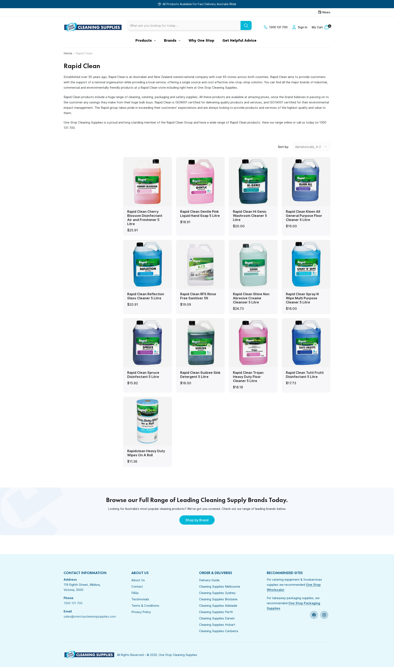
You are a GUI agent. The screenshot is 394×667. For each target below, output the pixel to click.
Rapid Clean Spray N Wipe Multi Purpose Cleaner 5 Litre (302, 298)
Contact (137, 586)
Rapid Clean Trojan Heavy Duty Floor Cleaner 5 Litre (248, 377)
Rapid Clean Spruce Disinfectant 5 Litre (143, 375)
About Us (138, 580)
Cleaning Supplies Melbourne (219, 586)
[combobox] (190, 25)
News (326, 12)
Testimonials (140, 599)
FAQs (135, 593)
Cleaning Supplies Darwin (217, 618)
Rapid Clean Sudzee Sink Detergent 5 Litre (200, 375)
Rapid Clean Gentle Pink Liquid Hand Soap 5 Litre (200, 213)
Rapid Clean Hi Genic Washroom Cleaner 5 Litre (250, 215)
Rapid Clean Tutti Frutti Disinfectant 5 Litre (305, 375)
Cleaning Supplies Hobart (217, 625)
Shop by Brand (197, 520)
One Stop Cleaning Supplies (178, 655)
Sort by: (283, 147)
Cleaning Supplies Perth (216, 612)
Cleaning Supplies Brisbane (218, 599)
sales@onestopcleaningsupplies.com (90, 616)
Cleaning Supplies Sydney (217, 593)
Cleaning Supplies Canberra (218, 631)
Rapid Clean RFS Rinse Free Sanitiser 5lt (198, 296)
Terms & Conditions (145, 606)
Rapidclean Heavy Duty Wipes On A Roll (146, 453)
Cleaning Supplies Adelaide (218, 606)
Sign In (302, 27)
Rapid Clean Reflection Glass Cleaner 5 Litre (145, 296)
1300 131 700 (278, 27)
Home (68, 53)
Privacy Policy (141, 612)
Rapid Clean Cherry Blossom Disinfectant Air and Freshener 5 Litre (144, 217)
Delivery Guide (209, 580)
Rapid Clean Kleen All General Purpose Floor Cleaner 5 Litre (304, 215)
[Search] (246, 25)
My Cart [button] (321, 27)
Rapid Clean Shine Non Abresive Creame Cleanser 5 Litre (251, 298)
